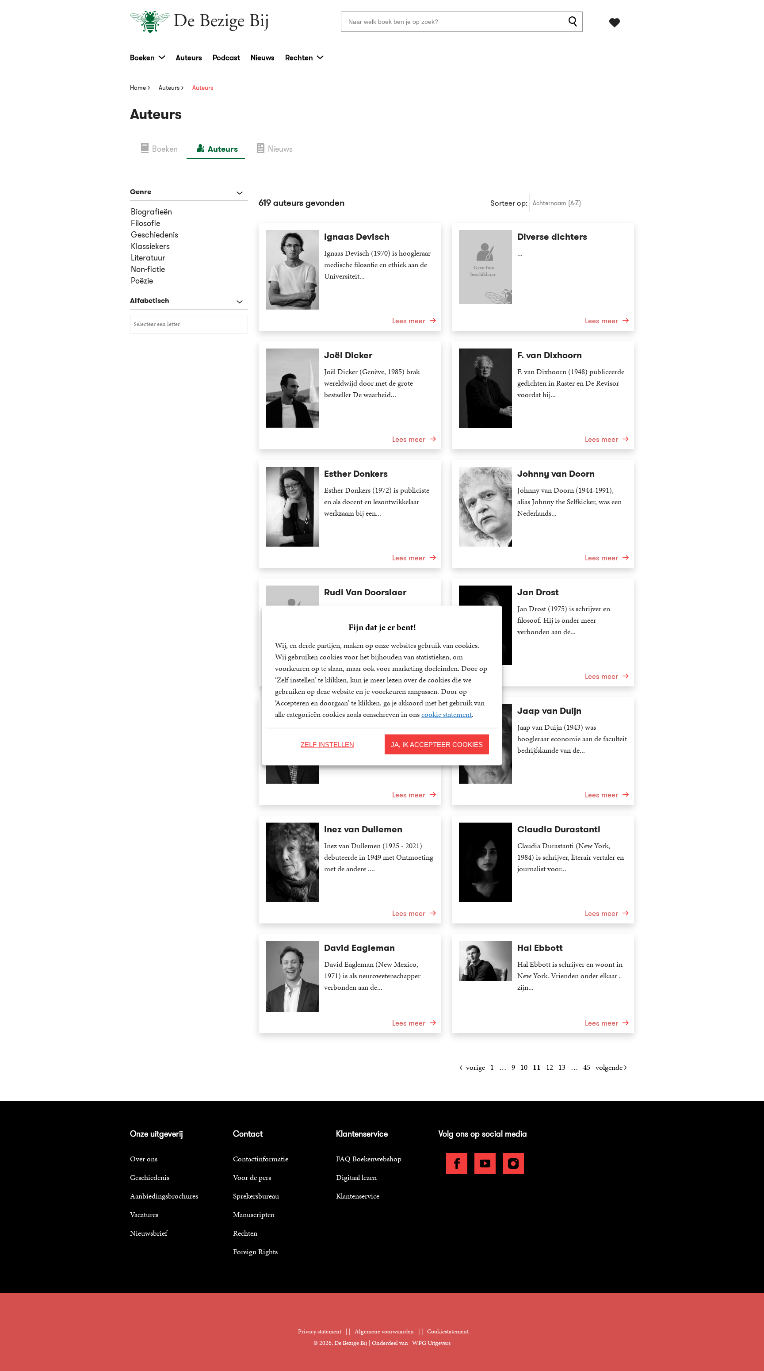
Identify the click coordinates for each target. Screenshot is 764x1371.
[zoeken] (574, 21)
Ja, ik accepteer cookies (437, 744)
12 (549, 1067)
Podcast (226, 57)
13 (561, 1067)
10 (523, 1067)
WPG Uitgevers (431, 1343)
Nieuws (263, 57)
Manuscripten (254, 1214)
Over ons (143, 1158)
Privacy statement (319, 1331)
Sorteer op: (508, 203)
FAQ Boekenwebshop (368, 1158)
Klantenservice (357, 1196)
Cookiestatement (448, 1331)
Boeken (142, 57)
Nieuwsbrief (148, 1233)
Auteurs (189, 57)
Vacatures (144, 1214)
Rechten (299, 57)
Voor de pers (252, 1177)
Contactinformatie (260, 1158)
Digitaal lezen (356, 1177)
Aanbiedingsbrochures (164, 1196)
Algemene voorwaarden (384, 1331)
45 (586, 1067)
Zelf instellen (327, 744)
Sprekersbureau (256, 1196)
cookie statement (446, 714)
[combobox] (189, 324)
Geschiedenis (149, 1177)
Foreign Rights (255, 1251)
